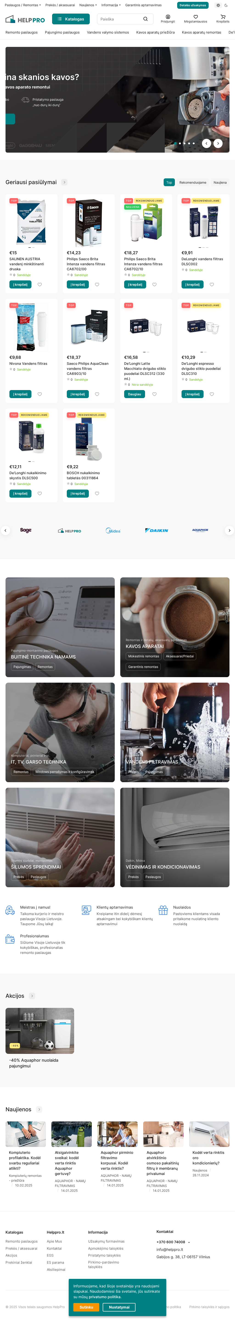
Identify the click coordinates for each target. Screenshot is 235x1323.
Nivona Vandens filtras (28, 363)
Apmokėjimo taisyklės (105, 1248)
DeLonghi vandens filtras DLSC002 (202, 261)
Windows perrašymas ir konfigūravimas (64, 772)
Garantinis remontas (143, 667)
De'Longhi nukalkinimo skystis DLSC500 (27, 475)
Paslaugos (38, 877)
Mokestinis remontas (143, 656)
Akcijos (11, 1255)
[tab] (175, 143)
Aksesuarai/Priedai (180, 656)
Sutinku (86, 1307)
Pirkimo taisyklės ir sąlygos (209, 1307)
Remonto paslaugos (22, 1241)
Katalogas (14, 1232)
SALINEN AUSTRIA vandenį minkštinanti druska (26, 264)
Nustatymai (119, 1307)
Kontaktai (54, 1248)
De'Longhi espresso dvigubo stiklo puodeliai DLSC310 (201, 368)
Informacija (98, 1232)
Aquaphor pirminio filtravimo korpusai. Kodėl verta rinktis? (117, 1160)
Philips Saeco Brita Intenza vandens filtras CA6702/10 (143, 264)
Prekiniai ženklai (19, 1262)
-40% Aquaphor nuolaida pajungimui (33, 1063)
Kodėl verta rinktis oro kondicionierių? (208, 1157)
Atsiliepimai (56, 1269)
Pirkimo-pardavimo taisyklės (103, 1264)
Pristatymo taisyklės (104, 1255)
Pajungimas (22, 667)
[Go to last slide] (206, 143)
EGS (50, 1255)
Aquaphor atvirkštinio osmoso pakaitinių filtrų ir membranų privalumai (163, 1163)
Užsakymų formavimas (106, 1241)
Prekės (133, 772)
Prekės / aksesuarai (21, 1248)
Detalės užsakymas (193, 5)
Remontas (45, 667)
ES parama (55, 1262)
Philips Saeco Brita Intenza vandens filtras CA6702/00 (86, 264)
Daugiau (134, 394)
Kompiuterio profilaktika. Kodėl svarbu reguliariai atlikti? (25, 1160)
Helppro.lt (55, 1232)
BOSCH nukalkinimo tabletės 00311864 (83, 475)
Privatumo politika (167, 1307)
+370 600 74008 (171, 1242)
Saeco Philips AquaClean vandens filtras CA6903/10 (88, 368)
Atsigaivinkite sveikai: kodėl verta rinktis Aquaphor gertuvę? (67, 1163)
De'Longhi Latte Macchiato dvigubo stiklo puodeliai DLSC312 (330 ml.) (145, 371)
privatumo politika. (105, 1296)
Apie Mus (54, 1241)
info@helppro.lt (170, 1249)
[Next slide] (218, 143)
